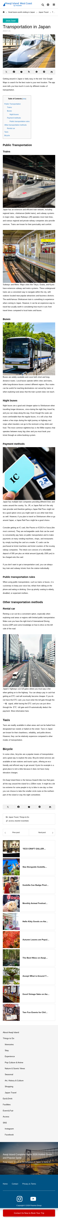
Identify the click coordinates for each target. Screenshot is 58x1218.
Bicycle (7, 136)
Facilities (7, 1104)
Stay (7, 1050)
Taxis (6, 132)
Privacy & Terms (29, 1184)
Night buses (14, 114)
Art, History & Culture (14, 1080)
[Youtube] (33, 1199)
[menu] (54, 4)
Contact (15, 1184)
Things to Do (24, 817)
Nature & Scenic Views (15, 1068)
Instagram (9, 1129)
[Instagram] (19, 1199)
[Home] (4, 12)
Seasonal (9, 1074)
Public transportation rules (20, 121)
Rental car (11, 128)
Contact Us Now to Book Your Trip (29, 1213)
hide (24, 99)
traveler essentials (22, 821)
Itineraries (9, 1044)
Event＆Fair (8, 1110)
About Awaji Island (11, 1032)
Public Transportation (12, 104)
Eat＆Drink (7, 1098)
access (11, 821)
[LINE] (21, 72)
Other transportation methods (15, 125)
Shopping (9, 1086)
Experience (10, 1056)
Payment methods (14, 118)
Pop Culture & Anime (14, 1062)
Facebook (9, 1134)
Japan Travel (11, 21)
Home (5, 1184)
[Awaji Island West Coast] (17, 4)
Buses (9, 111)
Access (6, 1116)
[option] (29, 1158)
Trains (9, 107)
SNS (5, 1123)
